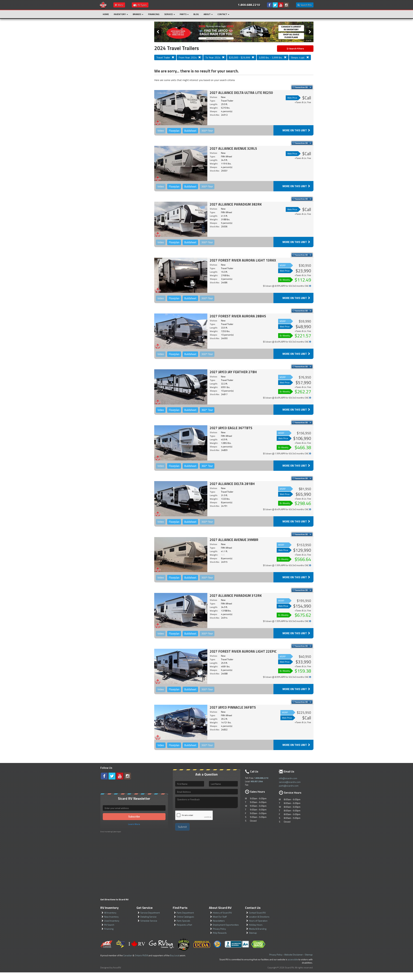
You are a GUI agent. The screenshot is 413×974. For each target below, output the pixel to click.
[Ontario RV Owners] (184, 944)
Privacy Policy (219, 928)
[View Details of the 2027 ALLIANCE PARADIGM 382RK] (180, 219)
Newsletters (219, 920)
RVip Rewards (220, 932)
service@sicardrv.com (290, 782)
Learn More (134, 824)
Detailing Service (148, 916)
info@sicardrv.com (288, 778)
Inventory (120, 14)
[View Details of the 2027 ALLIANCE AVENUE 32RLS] (180, 163)
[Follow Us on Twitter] (275, 4)
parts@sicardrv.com (288, 785)
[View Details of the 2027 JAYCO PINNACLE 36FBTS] (180, 722)
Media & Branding (257, 928)
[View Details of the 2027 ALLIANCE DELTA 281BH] (180, 498)
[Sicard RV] (103, 4)
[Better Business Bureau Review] (237, 944)
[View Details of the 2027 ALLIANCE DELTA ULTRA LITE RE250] (180, 107)
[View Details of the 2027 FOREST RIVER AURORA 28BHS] (180, 331)
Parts (183, 14)
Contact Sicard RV (257, 912)
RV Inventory (109, 907)
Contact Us (253, 907)
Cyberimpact (116, 831)
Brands (137, 14)
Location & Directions (259, 916)
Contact (222, 14)
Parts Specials (183, 920)
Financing (153, 14)
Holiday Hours (255, 924)
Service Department (150, 912)
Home (106, 14)
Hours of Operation (258, 920)
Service (168, 14)
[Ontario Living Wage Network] (258, 944)
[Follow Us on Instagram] (286, 4)
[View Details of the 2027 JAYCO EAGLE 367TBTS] (180, 442)
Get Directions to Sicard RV (114, 899)
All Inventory (110, 912)
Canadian (127, 955)
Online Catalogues (185, 916)
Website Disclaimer (293, 954)
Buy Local (174, 955)
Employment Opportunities (226, 924)
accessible (293, 959)
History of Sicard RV (222, 912)
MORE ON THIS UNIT (294, 130)
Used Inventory (111, 920)
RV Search (109, 924)
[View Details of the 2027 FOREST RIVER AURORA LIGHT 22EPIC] (180, 666)
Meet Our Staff (220, 916)
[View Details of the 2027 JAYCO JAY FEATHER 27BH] (180, 386)
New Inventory (111, 916)
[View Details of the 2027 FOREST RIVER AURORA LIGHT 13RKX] (180, 275)
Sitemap (253, 932)
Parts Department (185, 912)
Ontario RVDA (141, 955)
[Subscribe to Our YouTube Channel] (280, 4)
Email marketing (106, 831)
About (207, 14)
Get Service (144, 907)
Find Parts (180, 907)
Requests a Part (184, 924)
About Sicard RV (220, 907)
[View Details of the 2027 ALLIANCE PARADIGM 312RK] (180, 610)
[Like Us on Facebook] (269, 4)
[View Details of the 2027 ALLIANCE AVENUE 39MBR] (180, 554)
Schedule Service (148, 920)
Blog (196, 14)
